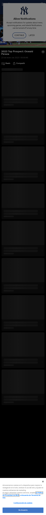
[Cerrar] (43, 481)
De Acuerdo (23, 510)
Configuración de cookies (23, 503)
